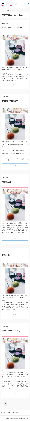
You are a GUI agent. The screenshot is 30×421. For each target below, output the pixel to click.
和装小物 (6, 255)
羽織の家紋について (11, 331)
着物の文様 (7, 182)
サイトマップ (3, 412)
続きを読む (15, 84)
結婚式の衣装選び (10, 101)
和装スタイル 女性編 (12, 27)
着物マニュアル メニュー (13, 412)
